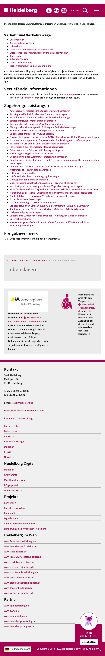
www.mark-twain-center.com (19, 562)
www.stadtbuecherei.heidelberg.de (22, 582)
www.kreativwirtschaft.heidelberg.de (23, 556)
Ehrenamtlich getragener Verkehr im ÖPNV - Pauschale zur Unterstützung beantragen (54, 137)
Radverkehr (16, 56)
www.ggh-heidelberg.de (16, 605)
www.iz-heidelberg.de (15, 551)
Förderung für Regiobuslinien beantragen (31, 153)
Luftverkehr (16, 46)
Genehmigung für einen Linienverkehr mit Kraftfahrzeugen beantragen (46, 166)
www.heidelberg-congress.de (19, 626)
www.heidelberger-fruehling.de (20, 546)
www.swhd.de (11, 610)
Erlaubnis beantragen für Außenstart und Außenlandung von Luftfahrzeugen (50, 140)
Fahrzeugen (69, 94)
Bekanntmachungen (14, 441)
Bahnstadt (9, 513)
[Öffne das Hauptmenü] (97, 10)
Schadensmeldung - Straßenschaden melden (33, 202)
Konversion (10, 502)
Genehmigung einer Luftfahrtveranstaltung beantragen (38, 156)
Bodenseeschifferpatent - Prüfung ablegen (32, 133)
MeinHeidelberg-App (15, 480)
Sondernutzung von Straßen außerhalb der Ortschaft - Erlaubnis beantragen (49, 205)
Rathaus (24, 260)
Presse (7, 451)
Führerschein (26, 97)
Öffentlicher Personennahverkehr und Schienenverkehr (39, 52)
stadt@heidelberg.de (22, 402)
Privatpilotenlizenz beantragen (25, 199)
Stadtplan (9, 446)
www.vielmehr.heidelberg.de (19, 593)
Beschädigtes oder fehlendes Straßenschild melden (36, 123)
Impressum (10, 436)
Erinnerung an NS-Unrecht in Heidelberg (25, 528)
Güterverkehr (17, 39)
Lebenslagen (38, 260)
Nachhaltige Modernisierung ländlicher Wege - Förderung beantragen (46, 186)
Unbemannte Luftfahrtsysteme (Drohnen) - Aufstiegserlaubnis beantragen (48, 215)
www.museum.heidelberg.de (19, 567)
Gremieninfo (10, 474)
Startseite (12, 260)
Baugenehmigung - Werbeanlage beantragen (33, 120)
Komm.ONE (95, 648)
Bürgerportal (11, 485)
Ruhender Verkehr (19, 59)
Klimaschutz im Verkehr (22, 42)
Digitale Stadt (11, 518)
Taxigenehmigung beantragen (25, 212)
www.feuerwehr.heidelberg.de (20, 541)
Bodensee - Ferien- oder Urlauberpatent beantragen (37, 130)
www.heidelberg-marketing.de (20, 621)
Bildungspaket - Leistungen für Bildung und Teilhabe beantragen (43, 127)
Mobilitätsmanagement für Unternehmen (31, 49)
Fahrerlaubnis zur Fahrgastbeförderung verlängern (36, 150)
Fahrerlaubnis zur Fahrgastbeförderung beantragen (37, 146)
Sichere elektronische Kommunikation (24, 410)
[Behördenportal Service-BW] (28, 301)
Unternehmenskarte (20, 218)
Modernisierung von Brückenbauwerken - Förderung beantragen (43, 182)
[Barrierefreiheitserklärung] (49, 10)
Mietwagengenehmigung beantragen (29, 179)
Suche (86, 10)
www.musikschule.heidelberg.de (21, 572)
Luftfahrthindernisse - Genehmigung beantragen (35, 176)
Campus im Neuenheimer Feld (20, 523)
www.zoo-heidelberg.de (16, 616)
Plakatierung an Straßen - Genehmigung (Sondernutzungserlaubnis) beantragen (51, 192)
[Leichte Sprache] (64, 10)
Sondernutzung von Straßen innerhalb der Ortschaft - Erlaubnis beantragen (49, 209)
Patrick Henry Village (15, 507)
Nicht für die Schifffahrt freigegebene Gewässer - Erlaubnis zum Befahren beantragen (54, 189)
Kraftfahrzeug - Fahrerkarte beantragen (30, 169)
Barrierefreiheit (12, 426)
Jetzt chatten (89, 641)
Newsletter (10, 457)
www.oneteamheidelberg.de (18, 577)
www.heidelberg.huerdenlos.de (86, 308)
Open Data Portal (13, 490)
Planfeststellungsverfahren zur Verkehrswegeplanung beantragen (44, 196)
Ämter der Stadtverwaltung (18, 418)
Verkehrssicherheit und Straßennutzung (30, 65)
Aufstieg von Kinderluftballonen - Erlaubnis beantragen (38, 114)
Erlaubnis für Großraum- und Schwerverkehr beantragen (39, 143)
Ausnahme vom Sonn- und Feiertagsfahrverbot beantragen (40, 117)
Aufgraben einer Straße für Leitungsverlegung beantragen (40, 110)
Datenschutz (10, 431)
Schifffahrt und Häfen (21, 62)
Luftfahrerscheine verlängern (25, 173)
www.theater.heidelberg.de (18, 587)
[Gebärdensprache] (56, 10)
